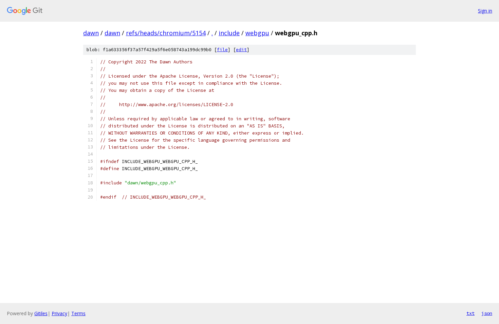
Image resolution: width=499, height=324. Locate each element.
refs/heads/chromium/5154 (166, 33)
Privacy (59, 313)
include (229, 33)
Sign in (485, 10)
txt (470, 313)
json (486, 313)
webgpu (257, 33)
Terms (78, 313)
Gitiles (41, 313)
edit (241, 50)
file (222, 50)
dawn (91, 33)
